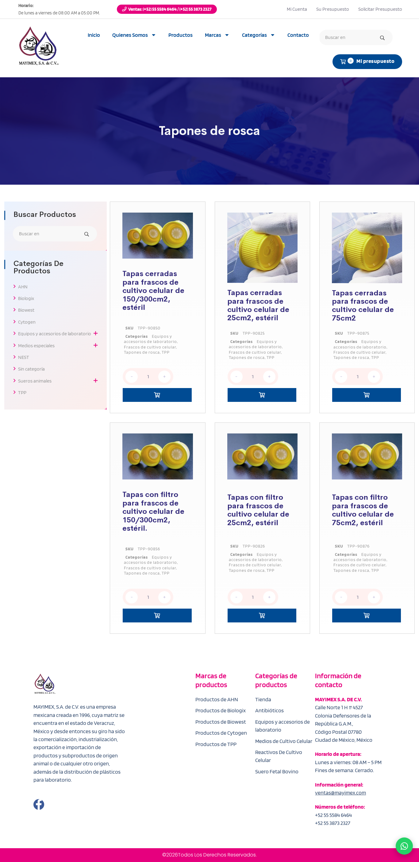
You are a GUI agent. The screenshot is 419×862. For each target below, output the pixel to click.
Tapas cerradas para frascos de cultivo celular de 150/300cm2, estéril (153, 290)
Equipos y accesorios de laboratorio (54, 334)
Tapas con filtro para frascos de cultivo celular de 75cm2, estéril (363, 510)
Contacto (298, 35)
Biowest (26, 310)
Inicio (94, 35)
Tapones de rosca (142, 352)
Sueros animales (35, 381)
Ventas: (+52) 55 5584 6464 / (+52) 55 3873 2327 (170, 9)
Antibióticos (269, 710)
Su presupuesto (332, 9)
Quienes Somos (130, 35)
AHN (23, 287)
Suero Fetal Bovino (276, 771)
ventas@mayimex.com (340, 792)
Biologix (26, 298)
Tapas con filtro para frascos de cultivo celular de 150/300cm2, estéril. (153, 511)
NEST (23, 357)
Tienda (263, 699)
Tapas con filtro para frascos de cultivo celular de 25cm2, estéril (258, 510)
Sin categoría (31, 369)
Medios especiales (36, 345)
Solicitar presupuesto (380, 9)
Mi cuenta (297, 9)
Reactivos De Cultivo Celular (278, 756)
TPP (22, 392)
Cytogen (27, 322)
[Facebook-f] (38, 804)
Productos (180, 35)
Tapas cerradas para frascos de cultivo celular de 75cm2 (363, 305)
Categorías (254, 35)
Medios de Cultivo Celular (283, 741)
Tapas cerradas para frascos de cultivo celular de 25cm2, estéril (258, 305)
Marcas (213, 35)
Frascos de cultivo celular (150, 346)
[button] (157, 395)
